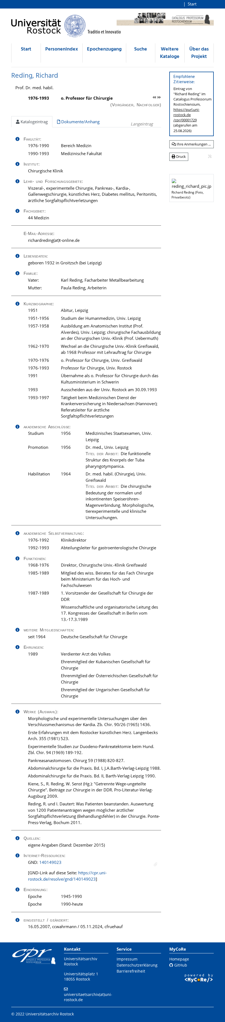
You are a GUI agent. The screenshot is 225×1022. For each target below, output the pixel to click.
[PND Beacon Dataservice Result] (155, 864)
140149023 (50, 862)
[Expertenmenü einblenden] (210, 156)
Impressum (127, 959)
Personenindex (61, 49)
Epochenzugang (104, 49)
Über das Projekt (199, 53)
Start (192, 4)
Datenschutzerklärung (137, 965)
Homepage (179, 959)
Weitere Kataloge (169, 53)
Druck (180, 156)
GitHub (180, 965)
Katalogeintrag (33, 121)
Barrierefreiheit (131, 971)
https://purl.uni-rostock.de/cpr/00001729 (186, 114)
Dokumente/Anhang (80, 121)
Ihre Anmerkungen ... (193, 144)
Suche (140, 49)
